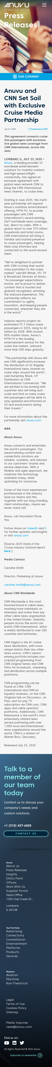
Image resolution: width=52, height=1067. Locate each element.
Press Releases (16, 870)
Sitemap (12, 1012)
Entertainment (16, 943)
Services (12, 956)
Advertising (14, 931)
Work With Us (15, 886)
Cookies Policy (16, 1008)
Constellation (15, 939)
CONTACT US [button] (26, 833)
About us (12, 866)
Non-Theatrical (17, 983)
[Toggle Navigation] (44, 4)
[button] (44, 4)
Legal (10, 999)
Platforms (13, 948)
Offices (11, 882)
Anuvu (8, 162)
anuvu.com (33, 420)
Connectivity (15, 935)
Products (12, 952)
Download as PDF (39, 129)
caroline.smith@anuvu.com (22, 584)
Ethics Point (14, 878)
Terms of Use (15, 1004)
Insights (11, 874)
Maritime (12, 979)
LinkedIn (32, 528)
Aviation (12, 975)
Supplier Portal (17, 890)
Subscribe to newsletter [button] (23, 1055)
